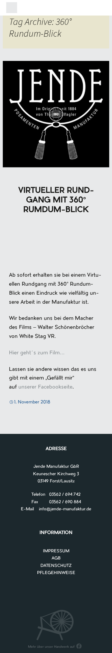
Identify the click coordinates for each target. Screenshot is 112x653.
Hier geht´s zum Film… (37, 353)
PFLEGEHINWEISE (56, 573)
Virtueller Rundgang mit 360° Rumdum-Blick (56, 200)
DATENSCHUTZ (56, 566)
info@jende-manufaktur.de (62, 509)
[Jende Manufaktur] (56, 9)
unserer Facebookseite (45, 387)
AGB (56, 558)
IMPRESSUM (56, 551)
